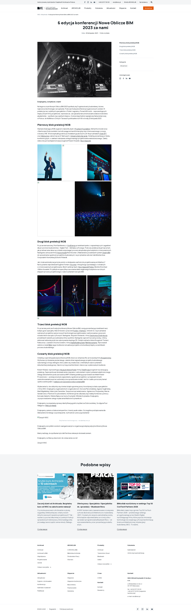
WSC (38, 14)
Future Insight (62, 253)
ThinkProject (86, 370)
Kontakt (133, 8)
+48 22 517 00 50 (133, 591)
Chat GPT (103, 134)
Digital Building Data (78, 343)
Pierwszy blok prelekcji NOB (129, 43)
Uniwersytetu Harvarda (79, 136)
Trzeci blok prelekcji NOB (127, 50)
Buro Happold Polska (86, 267)
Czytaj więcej (42, 529)
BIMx (50, 345)
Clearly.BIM (106, 253)
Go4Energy (71, 245)
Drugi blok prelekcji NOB (127, 46)
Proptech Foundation (82, 129)
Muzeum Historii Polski (68, 370)
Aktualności (111, 8)
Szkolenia (99, 8)
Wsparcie (122, 8)
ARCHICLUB (76, 8)
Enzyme (73, 264)
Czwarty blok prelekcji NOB (128, 53)
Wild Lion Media (50, 405)
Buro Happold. (86, 141)
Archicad (64, 8)
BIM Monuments (91, 343)
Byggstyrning (106, 358)
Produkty (87, 8)
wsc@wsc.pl (136, 596)
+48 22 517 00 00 (135, 589)
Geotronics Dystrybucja (98, 335)
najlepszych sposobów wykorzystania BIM (69, 382)
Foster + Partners (79, 331)
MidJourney (45, 136)
